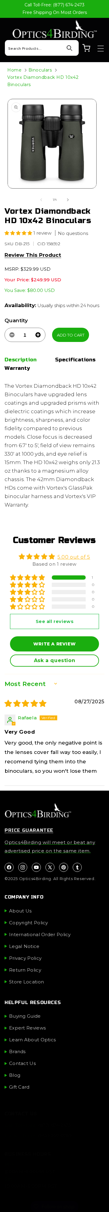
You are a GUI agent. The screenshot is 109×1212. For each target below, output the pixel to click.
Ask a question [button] (54, 660)
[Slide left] (41, 199)
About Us (20, 911)
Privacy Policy (25, 958)
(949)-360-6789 (55, 1135)
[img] (26, 704)
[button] (97, 48)
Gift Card (19, 1087)
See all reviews (55, 621)
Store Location (26, 982)
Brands (17, 1051)
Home (14, 70)
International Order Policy (40, 934)
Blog (14, 1075)
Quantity (16, 320)
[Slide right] (67, 199)
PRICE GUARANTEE (29, 830)
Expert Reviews (27, 1028)
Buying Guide (25, 1016)
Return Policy (25, 970)
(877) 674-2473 (54, 1125)
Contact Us (22, 1063)
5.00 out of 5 (74, 557)
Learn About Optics (32, 1040)
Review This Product (33, 255)
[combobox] (42, 48)
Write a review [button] (54, 644)
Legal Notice (24, 946)
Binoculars (40, 70)
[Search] (69, 48)
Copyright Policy (28, 923)
